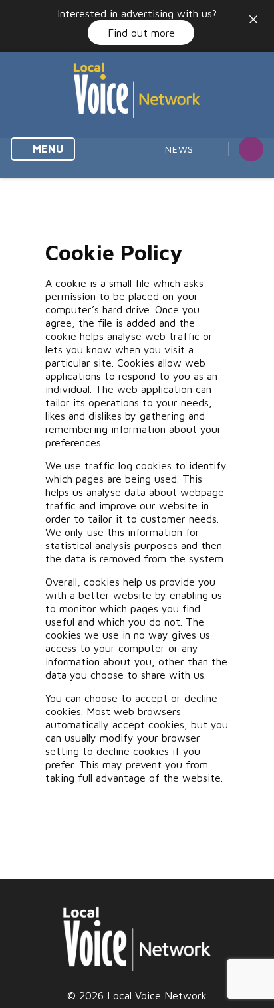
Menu (47, 149)
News (179, 149)
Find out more (141, 33)
